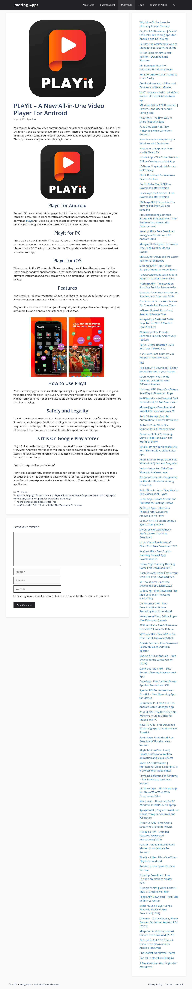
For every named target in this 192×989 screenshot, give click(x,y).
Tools (141, 4)
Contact (179, 984)
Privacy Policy (155, 984)
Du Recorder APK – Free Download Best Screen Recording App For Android (156, 607)
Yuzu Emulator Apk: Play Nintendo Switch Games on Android (155, 130)
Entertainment (107, 4)
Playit (29, 220)
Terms (168, 984)
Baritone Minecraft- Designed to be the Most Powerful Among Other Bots (158, 481)
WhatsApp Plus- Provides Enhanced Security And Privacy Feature (158, 335)
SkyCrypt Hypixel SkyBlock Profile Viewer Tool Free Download (155, 533)
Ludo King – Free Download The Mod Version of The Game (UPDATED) (158, 594)
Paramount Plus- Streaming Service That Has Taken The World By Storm (156, 437)
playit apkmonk (29, 498)
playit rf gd (65, 498)
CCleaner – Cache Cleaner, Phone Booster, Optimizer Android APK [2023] (159, 922)
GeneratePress (52, 984)
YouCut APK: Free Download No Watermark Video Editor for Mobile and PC (158, 715)
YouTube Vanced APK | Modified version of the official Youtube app (159, 96)
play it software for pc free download (84, 495)
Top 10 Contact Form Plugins (157, 958)
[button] (174, 5)
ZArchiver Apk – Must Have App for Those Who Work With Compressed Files (158, 792)
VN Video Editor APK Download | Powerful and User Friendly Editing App (159, 108)
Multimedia (126, 4)
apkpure (21, 495)
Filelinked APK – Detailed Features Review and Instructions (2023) (154, 835)
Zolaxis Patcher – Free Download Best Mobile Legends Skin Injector (159, 646)
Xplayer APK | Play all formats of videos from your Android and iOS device (159, 813)
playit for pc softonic (48, 498)
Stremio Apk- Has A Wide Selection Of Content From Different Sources (155, 380)
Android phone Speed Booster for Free (36, 501)
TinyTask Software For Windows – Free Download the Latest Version (159, 779)
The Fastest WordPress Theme (157, 953)
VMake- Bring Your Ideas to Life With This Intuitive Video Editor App (158, 450)
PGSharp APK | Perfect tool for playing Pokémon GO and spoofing (157, 205)
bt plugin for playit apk (37, 495)
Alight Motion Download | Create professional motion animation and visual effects (156, 754)
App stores (88, 4)
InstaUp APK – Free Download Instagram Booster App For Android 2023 (157, 235)
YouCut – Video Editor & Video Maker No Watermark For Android (49, 505)
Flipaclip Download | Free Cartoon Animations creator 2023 (156, 878)
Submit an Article (158, 4)
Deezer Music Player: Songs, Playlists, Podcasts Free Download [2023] (156, 909)
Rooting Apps (26, 4)
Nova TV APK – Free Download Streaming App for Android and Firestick (158, 728)
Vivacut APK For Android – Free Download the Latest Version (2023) (158, 659)
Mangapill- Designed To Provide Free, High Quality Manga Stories (159, 247)
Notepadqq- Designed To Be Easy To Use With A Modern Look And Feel (156, 323)
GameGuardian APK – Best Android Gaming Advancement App (158, 672)
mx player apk (57, 495)
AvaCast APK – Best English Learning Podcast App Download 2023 (155, 555)
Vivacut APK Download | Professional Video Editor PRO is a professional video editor (159, 766)
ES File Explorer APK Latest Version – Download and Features (155, 56)
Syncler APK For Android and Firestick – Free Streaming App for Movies (158, 694)
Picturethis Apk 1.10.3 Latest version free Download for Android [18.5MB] (156, 943)
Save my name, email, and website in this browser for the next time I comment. (63, 596)
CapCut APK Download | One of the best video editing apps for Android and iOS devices (158, 34)
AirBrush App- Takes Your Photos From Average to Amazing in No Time (155, 511)
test (142, 362)
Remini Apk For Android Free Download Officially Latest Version (157, 741)
